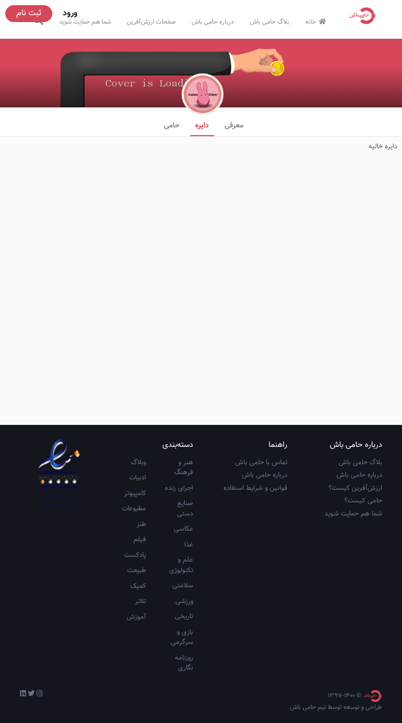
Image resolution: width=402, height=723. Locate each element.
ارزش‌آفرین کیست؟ (355, 488)
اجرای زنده (179, 488)
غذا (188, 545)
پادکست (135, 555)
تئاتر (140, 601)
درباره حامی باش (213, 22)
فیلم (139, 539)
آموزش (136, 617)
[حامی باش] (365, 16)
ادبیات (137, 478)
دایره (202, 126)
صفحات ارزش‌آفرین (151, 22)
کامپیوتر (135, 493)
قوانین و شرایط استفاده (255, 488)
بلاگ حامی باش (269, 22)
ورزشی (184, 601)
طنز (141, 524)
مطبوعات (134, 508)
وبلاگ (138, 462)
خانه (310, 22)
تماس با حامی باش (261, 462)
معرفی (234, 126)
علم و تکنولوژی (181, 565)
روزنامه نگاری (184, 663)
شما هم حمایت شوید (85, 22)
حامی (172, 126)
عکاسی (183, 529)
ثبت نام (28, 13)
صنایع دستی (185, 508)
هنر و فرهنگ (183, 467)
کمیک (138, 586)
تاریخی (184, 616)
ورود (70, 13)
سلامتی (182, 585)
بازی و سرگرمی (182, 637)
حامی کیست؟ (363, 501)
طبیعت (136, 570)
